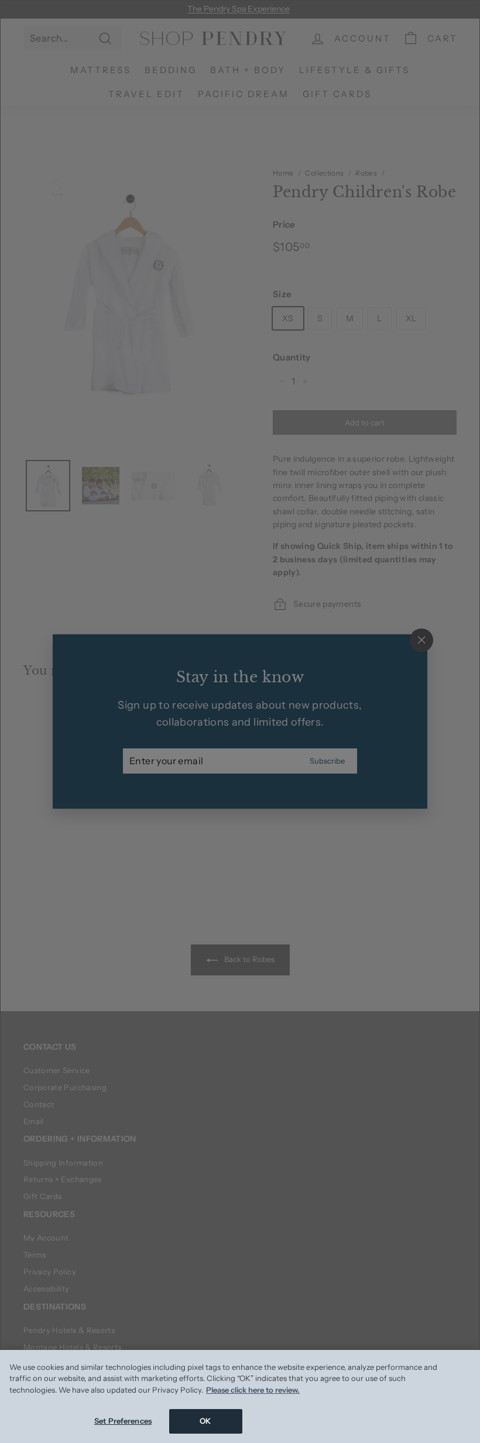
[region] (240, 1396)
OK (205, 1420)
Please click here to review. (253, 1389)
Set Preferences (123, 1420)
